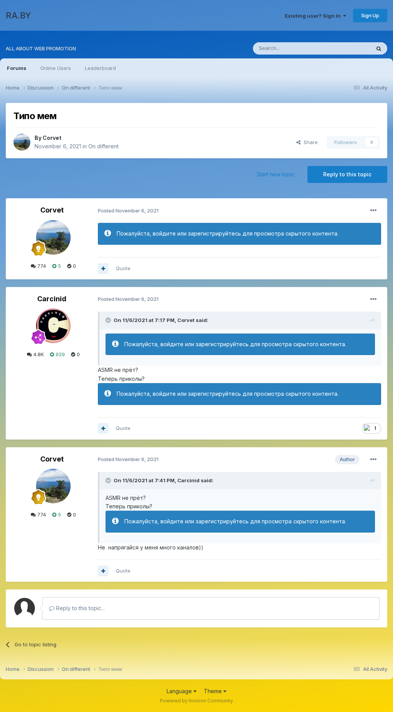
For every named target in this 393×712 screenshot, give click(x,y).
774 (41, 266)
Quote (123, 268)
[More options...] (373, 210)
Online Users (55, 68)
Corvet (52, 137)
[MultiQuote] (103, 268)
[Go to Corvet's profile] (21, 142)
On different (103, 146)
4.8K (38, 354)
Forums (16, 68)
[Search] (378, 48)
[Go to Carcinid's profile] (53, 326)
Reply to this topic (347, 174)
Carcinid (51, 299)
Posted (128, 210)
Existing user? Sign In (314, 16)
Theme (213, 691)
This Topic (348, 48)
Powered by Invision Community (196, 701)
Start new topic (276, 174)
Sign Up (370, 15)
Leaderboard (100, 68)
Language (180, 691)
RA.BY (18, 15)
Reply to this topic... (79, 608)
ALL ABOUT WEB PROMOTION (41, 48)
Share (309, 142)
